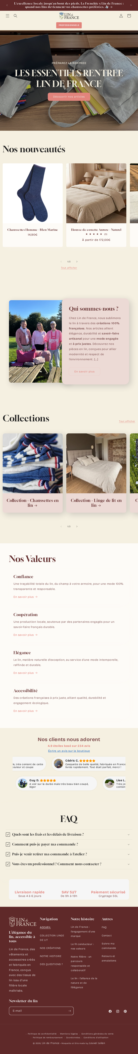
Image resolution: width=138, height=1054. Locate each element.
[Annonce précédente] (7, 5)
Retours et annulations (109, 958)
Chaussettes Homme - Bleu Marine (32, 229)
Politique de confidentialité (42, 1034)
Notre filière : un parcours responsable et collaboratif (81, 963)
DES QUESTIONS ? (51, 964)
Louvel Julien (97, 1043)
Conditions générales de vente (97, 1034)
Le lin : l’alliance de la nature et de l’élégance (84, 983)
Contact (107, 935)
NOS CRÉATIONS (50, 948)
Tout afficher (69, 267)
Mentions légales (69, 1034)
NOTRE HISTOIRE (50, 956)
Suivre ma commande (109, 946)
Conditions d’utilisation (96, 1037)
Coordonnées (73, 1037)
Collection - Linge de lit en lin (96, 503)
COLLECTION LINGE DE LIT (52, 938)
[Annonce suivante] (131, 5)
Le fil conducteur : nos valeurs (82, 946)
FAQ (104, 927)
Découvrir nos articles (69, 96)
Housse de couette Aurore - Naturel (96, 229)
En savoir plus (84, 371)
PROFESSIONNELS (69, 25)
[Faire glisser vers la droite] (77, 262)
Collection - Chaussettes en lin (33, 503)
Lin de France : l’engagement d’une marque (83, 931)
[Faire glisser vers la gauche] (61, 262)
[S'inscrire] (69, 1011)
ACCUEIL (45, 927)
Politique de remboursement (48, 1037)
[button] (8, 16)
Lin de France (50, 1043)
